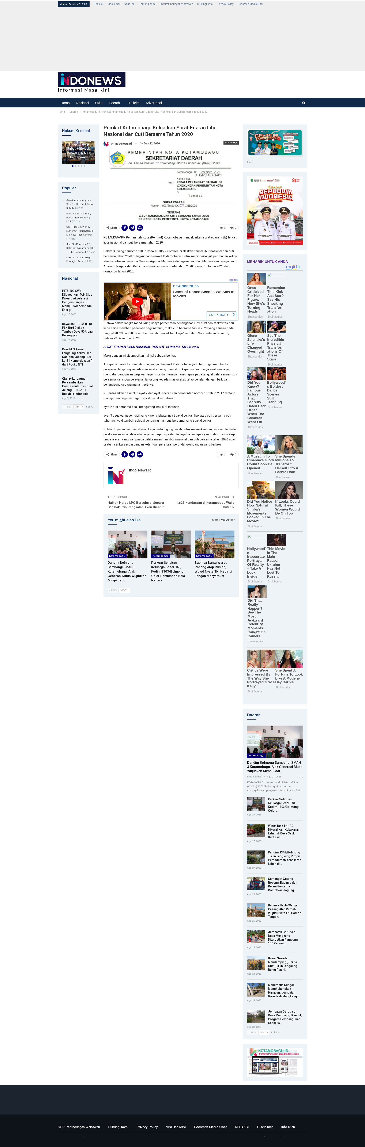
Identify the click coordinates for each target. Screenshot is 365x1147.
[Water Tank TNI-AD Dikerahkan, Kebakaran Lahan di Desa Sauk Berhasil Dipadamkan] (256, 830)
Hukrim (134, 103)
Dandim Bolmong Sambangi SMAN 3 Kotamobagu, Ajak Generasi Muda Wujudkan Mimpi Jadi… (274, 767)
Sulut (99, 103)
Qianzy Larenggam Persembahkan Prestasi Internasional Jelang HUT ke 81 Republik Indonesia (77, 386)
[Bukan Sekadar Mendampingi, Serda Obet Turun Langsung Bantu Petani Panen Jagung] (256, 963)
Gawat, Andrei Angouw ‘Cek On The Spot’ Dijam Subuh (80, 204)
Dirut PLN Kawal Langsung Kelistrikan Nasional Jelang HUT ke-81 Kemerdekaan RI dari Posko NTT (77, 357)
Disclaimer (114, 4)
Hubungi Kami (205, 4)
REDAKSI (242, 1127)
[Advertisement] (184, 38)
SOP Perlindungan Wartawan (176, 4)
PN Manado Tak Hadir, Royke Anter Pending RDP (78, 217)
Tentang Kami (147, 4)
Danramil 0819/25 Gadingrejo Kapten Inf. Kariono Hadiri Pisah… (78, 146)
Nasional (82, 103)
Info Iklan (288, 1127)
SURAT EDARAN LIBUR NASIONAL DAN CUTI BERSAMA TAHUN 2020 (151, 347)
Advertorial (154, 103)
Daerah (114, 103)
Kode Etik (129, 4)
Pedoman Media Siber (250, 4)
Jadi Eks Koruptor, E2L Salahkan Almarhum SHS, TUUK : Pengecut (80, 248)
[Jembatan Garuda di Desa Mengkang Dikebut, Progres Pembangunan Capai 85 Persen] (256, 1016)
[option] (78, 153)
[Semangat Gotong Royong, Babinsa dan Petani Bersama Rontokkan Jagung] (256, 883)
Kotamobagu (231, 142)
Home (65, 103)
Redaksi (98, 4)
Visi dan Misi (176, 1127)
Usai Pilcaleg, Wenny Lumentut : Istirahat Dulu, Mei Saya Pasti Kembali (80, 231)
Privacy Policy (226, 4)
